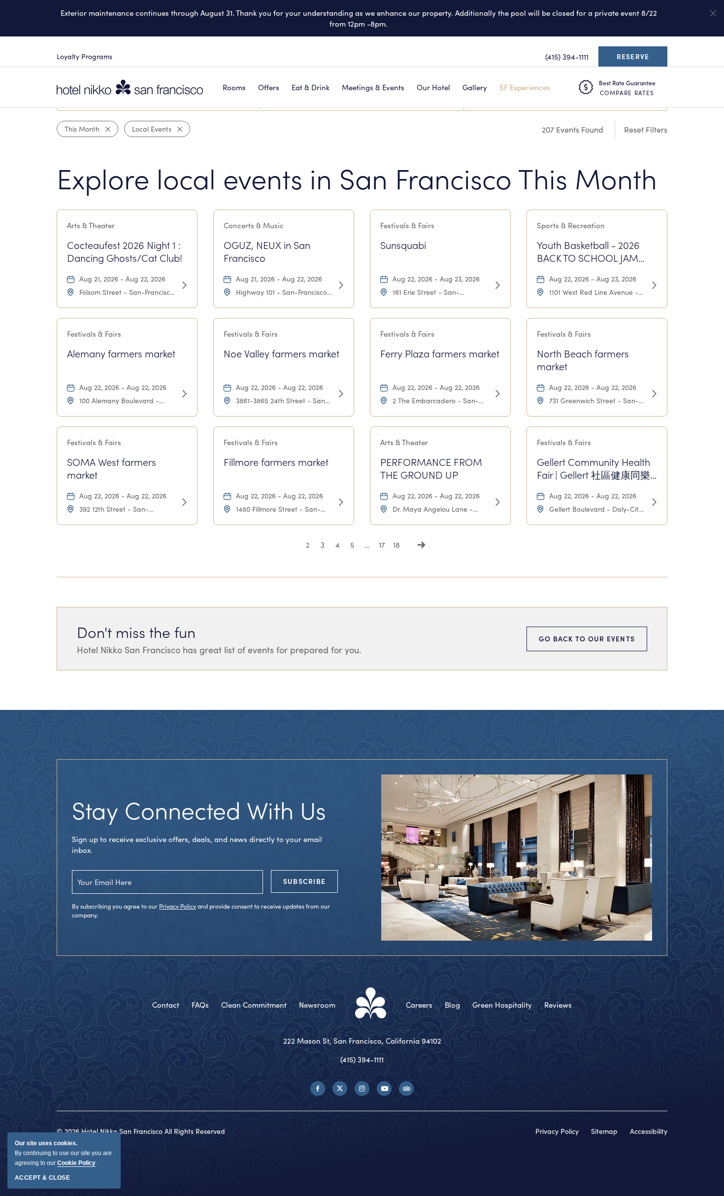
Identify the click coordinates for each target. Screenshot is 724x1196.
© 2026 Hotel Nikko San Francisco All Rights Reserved (141, 1131)
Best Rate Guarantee (627, 83)
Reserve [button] (636, 59)
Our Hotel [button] (433, 87)
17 (382, 545)
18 (396, 545)
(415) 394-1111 (362, 1059)
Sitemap (604, 1131)
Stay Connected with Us (199, 810)
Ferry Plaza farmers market (439, 353)
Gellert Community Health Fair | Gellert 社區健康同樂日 (593, 469)
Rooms (234, 87)
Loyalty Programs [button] (84, 56)
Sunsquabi (403, 245)
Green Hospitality (502, 1005)
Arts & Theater (91, 225)
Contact (165, 1005)
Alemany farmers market (121, 353)
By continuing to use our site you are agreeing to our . (63, 1153)
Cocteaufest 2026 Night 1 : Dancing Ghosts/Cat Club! (124, 251)
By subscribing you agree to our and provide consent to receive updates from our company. (201, 910)
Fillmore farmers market (276, 462)
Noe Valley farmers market (281, 353)
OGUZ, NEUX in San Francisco (267, 251)
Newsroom (317, 1005)
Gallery (474, 87)
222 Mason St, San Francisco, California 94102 (362, 1041)
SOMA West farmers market (111, 468)
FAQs (200, 1005)
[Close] (104, 129)
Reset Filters (645, 129)
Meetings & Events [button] (373, 87)
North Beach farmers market (583, 360)
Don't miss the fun (136, 632)
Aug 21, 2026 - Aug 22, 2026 (122, 278)
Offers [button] (268, 87)
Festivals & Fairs (407, 225)
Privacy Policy (177, 906)
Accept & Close (42, 1177)
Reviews (558, 1005)
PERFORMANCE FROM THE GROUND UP (431, 468)
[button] (713, 13)
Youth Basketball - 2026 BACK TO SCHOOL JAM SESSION (588, 251)
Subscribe (304, 881)
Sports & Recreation (571, 225)
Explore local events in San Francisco (357, 178)
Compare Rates (627, 93)
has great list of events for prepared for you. (219, 649)
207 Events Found (572, 129)
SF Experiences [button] (524, 87)
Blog (452, 1005)
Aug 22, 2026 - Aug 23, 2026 (436, 278)
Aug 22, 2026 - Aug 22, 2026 (122, 387)
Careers (419, 1005)
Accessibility (648, 1131)
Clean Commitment (254, 1005)
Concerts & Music (254, 225)
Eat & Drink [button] (310, 87)
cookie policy (76, 1163)
